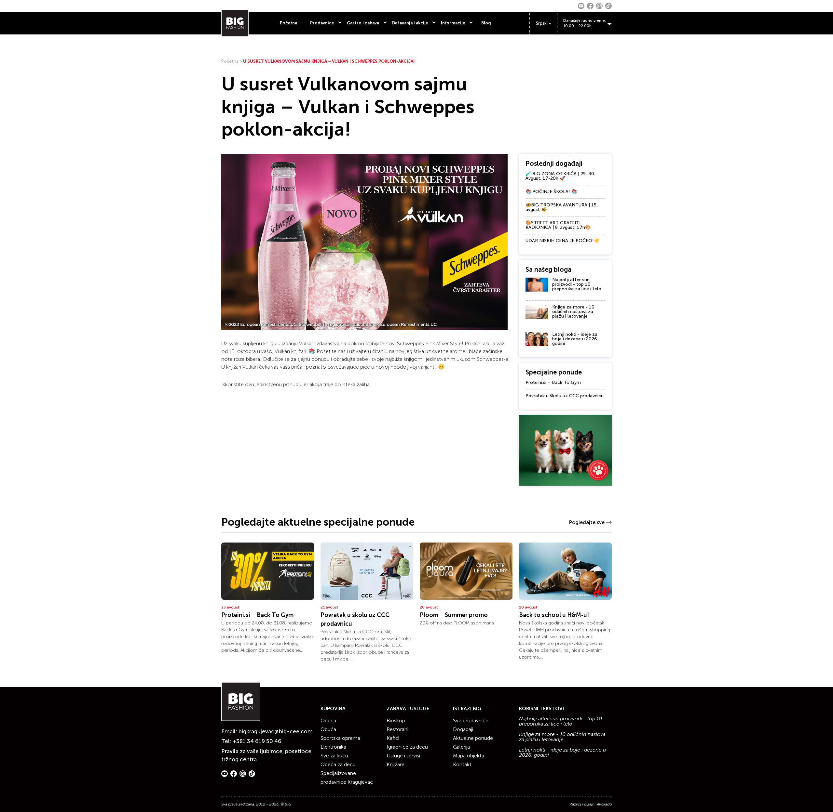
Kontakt (462, 764)
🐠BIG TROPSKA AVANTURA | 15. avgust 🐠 (561, 207)
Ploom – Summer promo (454, 615)
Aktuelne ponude (473, 738)
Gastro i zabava (363, 22)
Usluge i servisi (403, 756)
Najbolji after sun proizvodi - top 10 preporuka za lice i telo (576, 284)
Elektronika (333, 747)
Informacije (453, 22)
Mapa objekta (468, 756)
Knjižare (395, 764)
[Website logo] (235, 23)
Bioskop (396, 720)
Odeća (328, 720)
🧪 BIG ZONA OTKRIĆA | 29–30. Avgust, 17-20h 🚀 (560, 176)
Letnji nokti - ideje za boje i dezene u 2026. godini (575, 339)
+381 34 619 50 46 (257, 741)
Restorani (397, 729)
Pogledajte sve (587, 522)
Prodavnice (322, 22)
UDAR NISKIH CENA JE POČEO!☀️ (562, 240)
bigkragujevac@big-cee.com (276, 731)
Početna (288, 22)
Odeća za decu (338, 764)
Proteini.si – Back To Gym (553, 382)
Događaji (463, 729)
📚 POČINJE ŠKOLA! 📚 (551, 191)
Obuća (328, 729)
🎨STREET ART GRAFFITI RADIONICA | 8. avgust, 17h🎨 (558, 225)
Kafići (393, 738)
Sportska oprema (340, 738)
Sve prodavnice (470, 720)
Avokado (604, 804)
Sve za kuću (334, 756)
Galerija (461, 747)
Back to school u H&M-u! (554, 615)
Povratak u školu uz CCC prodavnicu (565, 396)
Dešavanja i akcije (410, 22)
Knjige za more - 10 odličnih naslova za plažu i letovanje (573, 311)
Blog (486, 22)
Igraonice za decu (407, 747)
